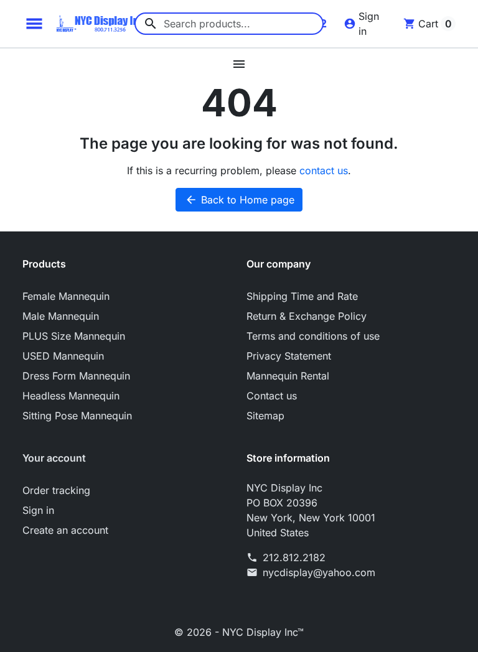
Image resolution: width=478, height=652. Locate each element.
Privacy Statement (288, 356)
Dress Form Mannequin (76, 376)
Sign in (38, 510)
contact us (323, 170)
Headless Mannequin (71, 395)
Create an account (65, 530)
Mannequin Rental (287, 376)
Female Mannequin (66, 296)
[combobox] (229, 23)
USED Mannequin (63, 356)
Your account (54, 458)
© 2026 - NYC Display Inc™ (239, 632)
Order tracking (56, 490)
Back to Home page (239, 199)
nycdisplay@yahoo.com (319, 572)
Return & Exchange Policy (306, 316)
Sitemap (265, 415)
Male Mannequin (60, 316)
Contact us (271, 395)
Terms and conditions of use (313, 336)
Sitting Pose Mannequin (77, 415)
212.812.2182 (294, 557)
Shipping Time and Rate (302, 296)
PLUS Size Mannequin (73, 336)
